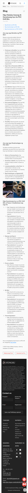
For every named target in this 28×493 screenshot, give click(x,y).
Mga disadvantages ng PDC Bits (12, 27)
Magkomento (18, 404)
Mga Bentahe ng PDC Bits (11, 25)
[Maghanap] (20, 3)
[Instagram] (20, 450)
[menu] (4, 3)
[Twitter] (20, 457)
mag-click (12, 342)
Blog (8, 6)
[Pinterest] (17, 453)
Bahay (4, 6)
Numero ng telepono (18, 397)
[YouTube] (17, 457)
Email (4, 404)
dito (15, 342)
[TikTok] (20, 453)
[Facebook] (17, 450)
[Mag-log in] (24, 3)
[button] (13, 412)
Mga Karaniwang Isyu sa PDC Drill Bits (13, 29)
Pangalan (5, 396)
